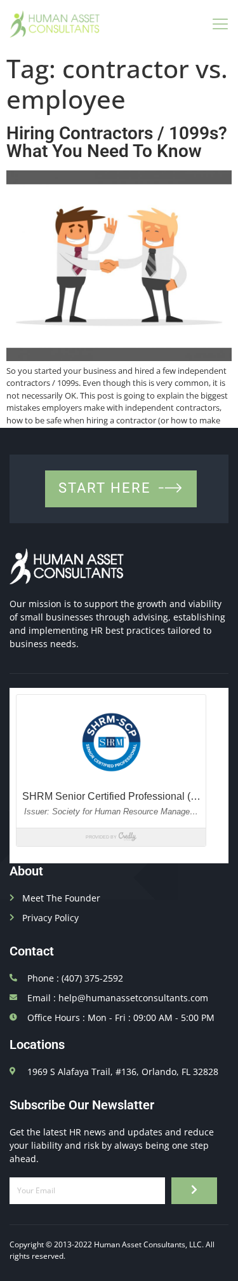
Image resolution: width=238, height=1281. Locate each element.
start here (104, 488)
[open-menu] (216, 23)
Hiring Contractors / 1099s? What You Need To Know (116, 142)
